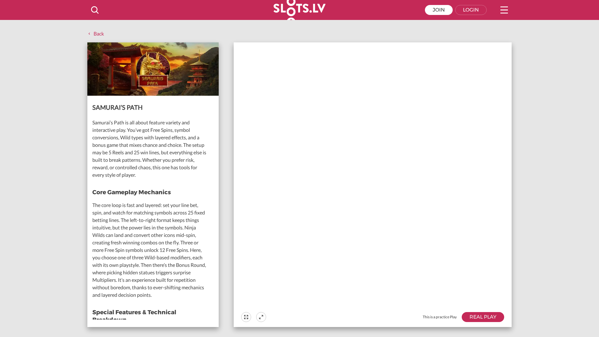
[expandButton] (261, 317)
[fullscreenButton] (246, 317)
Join (439, 10)
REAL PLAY (483, 317)
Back (99, 33)
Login (471, 10)
